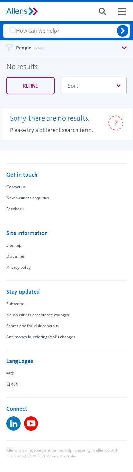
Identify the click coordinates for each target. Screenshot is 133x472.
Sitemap (13, 245)
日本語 (12, 384)
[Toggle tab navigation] (66, 47)
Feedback (15, 208)
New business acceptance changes (37, 314)
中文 (10, 373)
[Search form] (102, 11)
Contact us (16, 186)
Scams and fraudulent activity (32, 325)
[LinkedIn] (13, 423)
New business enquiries (27, 197)
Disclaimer (16, 256)
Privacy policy (18, 267)
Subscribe (15, 303)
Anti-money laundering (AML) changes (40, 336)
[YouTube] (31, 423)
